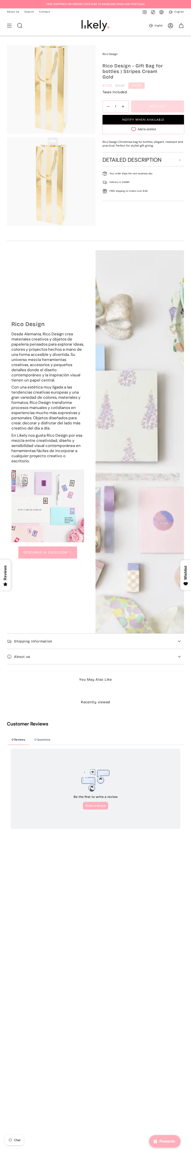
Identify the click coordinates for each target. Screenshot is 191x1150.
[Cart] (181, 25)
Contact (44, 11)
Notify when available (143, 119)
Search (29, 11)
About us (22, 657)
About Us (13, 11)
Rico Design (110, 54)
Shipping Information (33, 641)
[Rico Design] (47, 506)
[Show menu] (9, 25)
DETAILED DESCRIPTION (131, 159)
